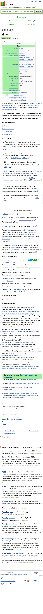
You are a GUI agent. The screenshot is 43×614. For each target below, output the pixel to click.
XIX (4, 217)
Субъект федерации (12, 50)
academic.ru (8, 3)
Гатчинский (22, 53)
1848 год (32, 178)
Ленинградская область (25, 50)
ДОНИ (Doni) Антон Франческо (13, 553)
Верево (27, 265)
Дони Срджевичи (8, 518)
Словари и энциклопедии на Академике (18, 8)
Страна (16, 48)
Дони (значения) (8, 524)
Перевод (15, 38)
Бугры (23, 393)
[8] (7, 200)
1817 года (10, 146)
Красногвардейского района (20, 234)
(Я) (26, 64)
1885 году (6, 214)
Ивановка (22, 395)
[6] (8, 182)
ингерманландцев (8, 180)
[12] (7, 299)
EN (28, 1)
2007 (30, 81)
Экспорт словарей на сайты (8, 580)
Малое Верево (13, 270)
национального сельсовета (18, 250)
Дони (40, 103)
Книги (11, 24)
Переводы (31, 21)
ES (36, 1)
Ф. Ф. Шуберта (16, 158)
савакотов (18, 180)
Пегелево (14, 397)
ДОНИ (4, 472)
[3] (7, 148)
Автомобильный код (13, 90)
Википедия (21, 17)
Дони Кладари (7, 512)
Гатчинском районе (32, 105)
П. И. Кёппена (24, 173)
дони (4, 451)
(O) (24, 64)
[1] (22, 80)
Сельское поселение (12, 55)
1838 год (7, 167)
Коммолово (6, 239)
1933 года (27, 230)
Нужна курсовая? (17, 419)
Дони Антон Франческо (10, 539)
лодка (4, 424)
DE (32, 1)
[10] (9, 241)
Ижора (28, 395)
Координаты (15, 64)
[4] (29, 157)
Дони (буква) (7, 501)
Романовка (21, 397)
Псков (13, 262)
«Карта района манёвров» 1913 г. (14, 355)
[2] (18, 117)
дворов (4, 149)
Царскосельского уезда (27, 220)
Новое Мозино (27, 387)
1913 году (6, 226)
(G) (22, 64)
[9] (36, 225)
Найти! (38, 11)
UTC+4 (21, 83)
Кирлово (34, 395)
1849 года (32, 173)
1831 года (25, 158)
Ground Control (34, 431)
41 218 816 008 (23, 92)
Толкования (11, 21)
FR (40, 1)
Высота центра (14, 78)
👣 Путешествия (5, 578)
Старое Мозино (7, 389)
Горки (4, 395)
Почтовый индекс (13, 88)
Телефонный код (13, 85)
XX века (16, 217)
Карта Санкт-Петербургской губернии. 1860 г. (18, 342)
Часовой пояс (14, 83)
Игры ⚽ (31, 24)
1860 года (33, 188)
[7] (37, 191)
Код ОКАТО (15, 92)
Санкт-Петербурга (18, 289)
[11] (36, 252)
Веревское (22, 55)
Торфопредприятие (32, 383)
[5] (11, 166)
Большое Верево (14, 393)
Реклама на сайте (22, 574)
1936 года (13, 245)
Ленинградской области (10, 107)
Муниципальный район (12, 53)
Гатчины (10, 281)
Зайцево (31, 236)
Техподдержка (13, 574)
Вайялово (33, 393)
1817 (20, 73)
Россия (21, 48)
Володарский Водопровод (17, 383)
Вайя (27, 393)
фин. (8, 105)
